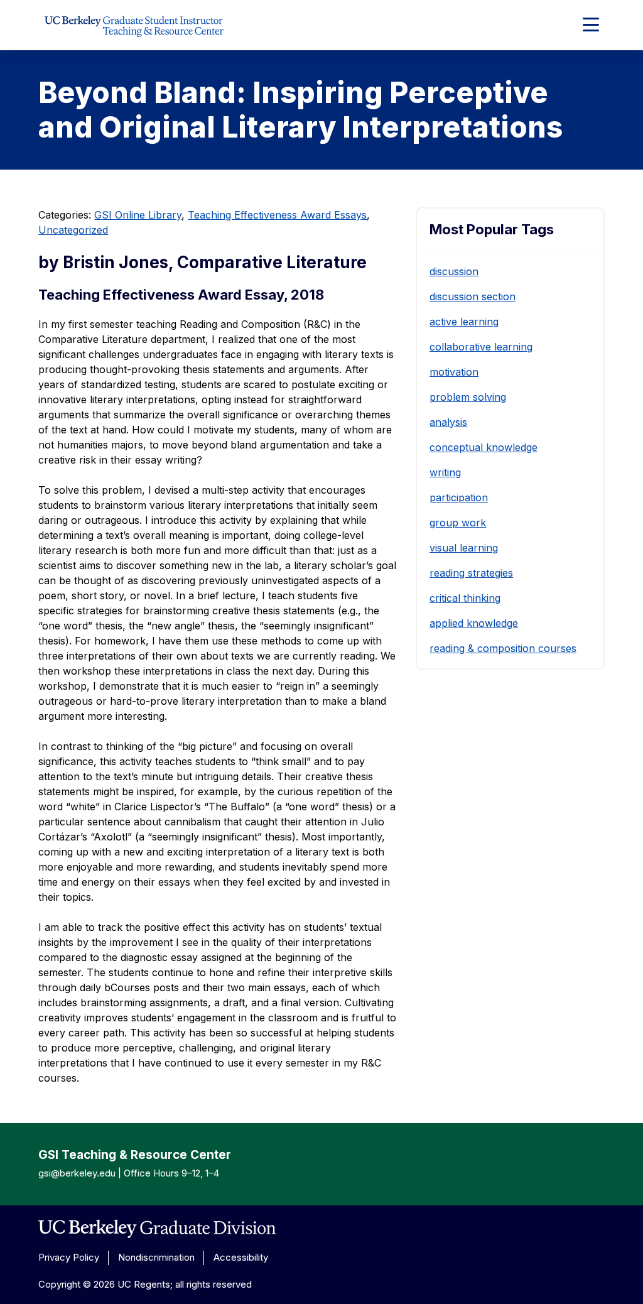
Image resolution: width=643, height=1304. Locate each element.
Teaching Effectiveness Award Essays (277, 215)
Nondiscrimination (156, 1257)
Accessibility (240, 1257)
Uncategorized (73, 230)
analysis (448, 422)
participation (459, 497)
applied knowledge (474, 623)
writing (445, 472)
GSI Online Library (137, 215)
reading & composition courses (503, 648)
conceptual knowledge (484, 447)
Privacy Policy (68, 1257)
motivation (454, 372)
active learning (464, 321)
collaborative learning (481, 346)
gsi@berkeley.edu (77, 1173)
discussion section (473, 296)
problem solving (468, 397)
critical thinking (465, 598)
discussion (454, 271)
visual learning (464, 547)
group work (458, 522)
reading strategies (471, 573)
